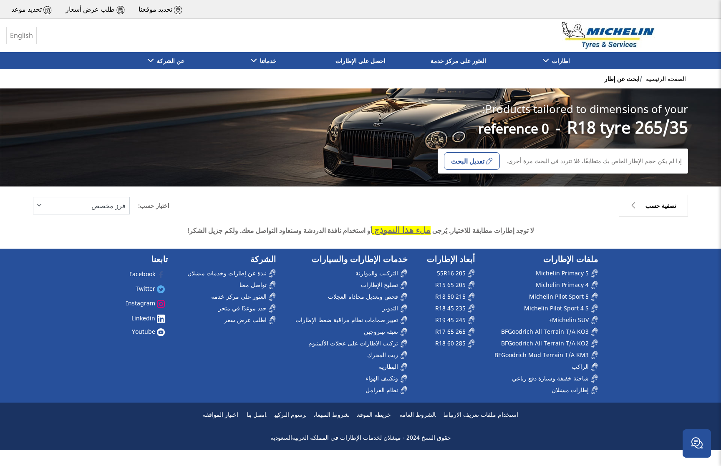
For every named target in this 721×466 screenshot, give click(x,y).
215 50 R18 (451, 296)
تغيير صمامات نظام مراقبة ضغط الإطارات (347, 320)
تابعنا (159, 259)
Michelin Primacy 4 (563, 285)
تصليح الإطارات (380, 285)
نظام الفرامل (383, 390)
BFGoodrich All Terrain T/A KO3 (545, 331)
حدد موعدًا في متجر (243, 308)
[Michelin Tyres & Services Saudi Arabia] (607, 35)
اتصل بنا (256, 414)
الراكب (581, 366)
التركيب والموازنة (377, 273)
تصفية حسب (660, 205)
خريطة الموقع (374, 414)
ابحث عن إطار (622, 79)
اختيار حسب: (153, 205)
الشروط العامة (417, 414)
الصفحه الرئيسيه (666, 79)
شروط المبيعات (331, 414)
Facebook (143, 274)
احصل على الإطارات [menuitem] (360, 61)
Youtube (144, 331)
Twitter (146, 288)
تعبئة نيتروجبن (382, 331)
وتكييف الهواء (383, 378)
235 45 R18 (451, 308)
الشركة (263, 259)
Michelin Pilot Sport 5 (559, 296)
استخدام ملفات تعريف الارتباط (481, 414)
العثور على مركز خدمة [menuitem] (458, 61)
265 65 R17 (451, 331)
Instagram (141, 303)
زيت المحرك (383, 355)
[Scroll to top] (699, 416)
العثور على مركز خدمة (239, 296)
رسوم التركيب (290, 414)
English (21, 35)
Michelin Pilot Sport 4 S (557, 308)
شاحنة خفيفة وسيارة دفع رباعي (551, 378)
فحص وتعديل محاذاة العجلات (364, 296)
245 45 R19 (451, 320)
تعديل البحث (467, 161)
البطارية (389, 366)
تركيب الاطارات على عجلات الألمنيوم (354, 343)
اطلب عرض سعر (246, 320)
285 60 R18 (451, 343)
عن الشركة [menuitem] (169, 61)
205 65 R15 (451, 285)
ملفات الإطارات (570, 259)
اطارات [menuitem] (559, 61)
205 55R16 (452, 273)
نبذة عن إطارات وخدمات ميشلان (227, 273)
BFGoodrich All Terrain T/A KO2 (545, 343)
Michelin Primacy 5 (563, 273)
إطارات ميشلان (571, 390)
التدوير (391, 308)
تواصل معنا (253, 285)
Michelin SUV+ (569, 320)
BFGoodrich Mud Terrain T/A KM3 (542, 355)
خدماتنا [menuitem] (267, 61)
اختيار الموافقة (220, 414)
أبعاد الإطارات (451, 259)
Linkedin (144, 318)
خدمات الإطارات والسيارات (360, 259)
